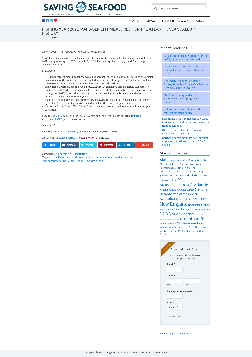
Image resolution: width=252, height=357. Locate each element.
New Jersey (188, 209)
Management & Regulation (71, 153)
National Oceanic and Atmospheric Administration (184, 194)
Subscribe (174, 316)
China (173, 168)
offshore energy (168, 223)
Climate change (185, 167)
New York (199, 209)
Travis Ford (70, 131)
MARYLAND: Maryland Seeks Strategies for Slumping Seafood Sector (182, 99)
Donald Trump (195, 171)
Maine (183, 180)
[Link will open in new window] (43, 20)
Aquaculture (176, 160)
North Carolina (176, 219)
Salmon (176, 227)
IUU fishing (164, 180)
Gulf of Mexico (193, 175)
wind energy (192, 231)
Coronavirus (167, 171)
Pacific (203, 223)
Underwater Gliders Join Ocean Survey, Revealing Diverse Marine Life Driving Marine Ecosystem (186, 84)
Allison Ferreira (68, 137)
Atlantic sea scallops (81, 157)
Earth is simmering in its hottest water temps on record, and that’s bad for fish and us (185, 141)
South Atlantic (189, 227)
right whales (165, 228)
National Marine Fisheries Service (177, 189)
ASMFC (186, 160)
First (169, 285)
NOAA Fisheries (78, 160)
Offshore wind (187, 223)
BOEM (198, 164)
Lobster (173, 180)
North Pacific (194, 219)
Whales (181, 231)
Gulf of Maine (177, 175)
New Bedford (199, 199)
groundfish (165, 175)
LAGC (58, 119)
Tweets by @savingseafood (175, 333)
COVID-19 (181, 171)
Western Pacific (168, 231)
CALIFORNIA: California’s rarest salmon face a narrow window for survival (183, 70)
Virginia (202, 228)
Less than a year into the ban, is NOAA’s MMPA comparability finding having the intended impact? (185, 122)
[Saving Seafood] (85, 15)
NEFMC (188, 199)
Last (187, 285)
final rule (57, 115)
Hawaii (205, 176)
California (165, 167)
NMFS (206, 209)
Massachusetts (172, 185)
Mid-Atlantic (197, 185)
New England (174, 204)
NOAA (64, 160)
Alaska (165, 160)
